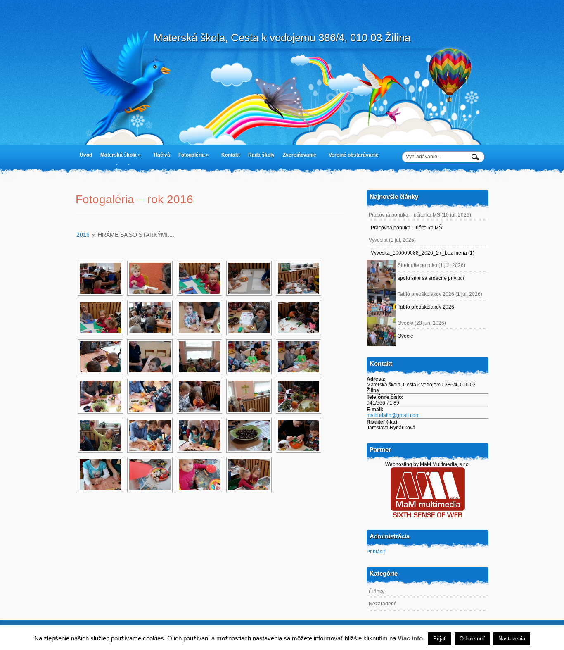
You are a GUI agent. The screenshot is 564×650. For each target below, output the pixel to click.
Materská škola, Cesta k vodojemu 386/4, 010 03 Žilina (282, 37)
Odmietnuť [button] (472, 639)
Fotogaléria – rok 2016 (134, 199)
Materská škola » (118, 156)
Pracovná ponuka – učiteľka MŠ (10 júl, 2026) (420, 215)
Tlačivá (161, 155)
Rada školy (261, 155)
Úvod (86, 155)
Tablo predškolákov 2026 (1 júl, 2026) (440, 294)
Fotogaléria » (191, 156)
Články (376, 592)
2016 (83, 234)
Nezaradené (383, 604)
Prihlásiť (376, 552)
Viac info (410, 638)
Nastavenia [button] (511, 639)
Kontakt (230, 155)
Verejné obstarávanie (354, 155)
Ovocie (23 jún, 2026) (422, 323)
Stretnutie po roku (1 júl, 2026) (431, 265)
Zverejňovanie (297, 156)
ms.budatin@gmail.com (393, 415)
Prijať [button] (439, 639)
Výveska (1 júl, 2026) (392, 240)
